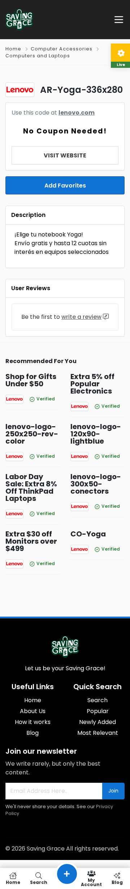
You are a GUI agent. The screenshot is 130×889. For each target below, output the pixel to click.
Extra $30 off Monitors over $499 (31, 541)
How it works (33, 722)
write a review (81, 317)
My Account (91, 882)
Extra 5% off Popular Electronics (92, 384)
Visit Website (65, 155)
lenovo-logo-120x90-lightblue (95, 434)
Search (97, 700)
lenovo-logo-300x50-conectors (95, 484)
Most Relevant (97, 733)
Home (13, 49)
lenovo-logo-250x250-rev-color (31, 434)
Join (113, 790)
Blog (32, 733)
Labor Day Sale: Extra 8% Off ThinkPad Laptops (31, 487)
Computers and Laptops (37, 56)
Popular (98, 711)
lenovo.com (76, 112)
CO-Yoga (88, 534)
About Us (33, 711)
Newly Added (97, 722)
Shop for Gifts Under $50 (30, 380)
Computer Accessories (61, 49)
